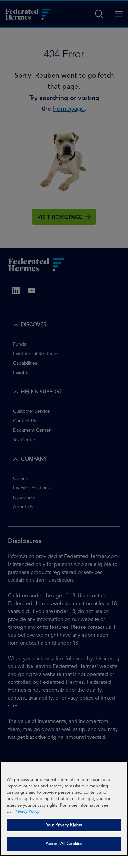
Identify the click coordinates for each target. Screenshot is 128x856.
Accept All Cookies (64, 844)
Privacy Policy (26, 812)
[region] (64, 808)
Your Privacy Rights (64, 825)
